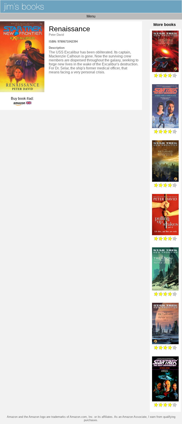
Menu (91, 16)
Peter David (56, 34)
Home (91, 6)
